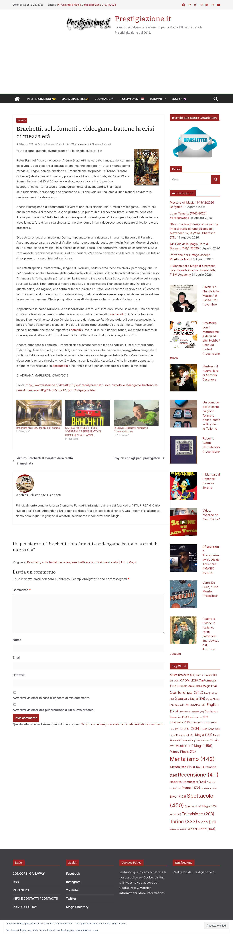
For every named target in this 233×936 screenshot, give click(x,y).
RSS (16, 882)
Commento (22, 590)
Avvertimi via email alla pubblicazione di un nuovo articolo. (53, 710)
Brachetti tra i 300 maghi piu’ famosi (38, 427)
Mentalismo (192, 759)
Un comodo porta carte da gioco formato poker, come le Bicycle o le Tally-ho (211, 415)
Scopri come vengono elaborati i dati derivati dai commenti (122, 724)
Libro (190, 728)
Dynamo (198, 705)
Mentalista (182, 767)
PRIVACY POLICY (25, 907)
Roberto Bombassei (188, 782)
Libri (174, 729)
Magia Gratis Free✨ (75, 99)
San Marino (209, 788)
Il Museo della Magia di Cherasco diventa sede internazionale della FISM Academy (193, 270)
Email (16, 657)
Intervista (180, 722)
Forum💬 (156, 99)
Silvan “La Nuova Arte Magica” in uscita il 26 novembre (211, 295)
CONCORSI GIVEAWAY (29, 873)
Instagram (73, 882)
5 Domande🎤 (104, 99)
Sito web (19, 675)
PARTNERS (21, 890)
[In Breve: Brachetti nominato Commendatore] (136, 413)
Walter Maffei (178, 829)
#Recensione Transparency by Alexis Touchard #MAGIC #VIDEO (211, 560)
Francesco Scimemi (191, 711)
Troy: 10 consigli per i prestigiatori (136, 458)
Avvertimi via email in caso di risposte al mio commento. (51, 698)
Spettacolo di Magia (201, 806)
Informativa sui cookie (87, 930)
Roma (190, 788)
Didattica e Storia (190, 698)
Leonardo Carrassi (204, 722)
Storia (175, 814)
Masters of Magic (193, 746)
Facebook (73, 873)
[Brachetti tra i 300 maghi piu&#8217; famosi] (39, 413)
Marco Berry (191, 740)
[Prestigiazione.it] (17, 99)
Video (207, 822)
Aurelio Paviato (206, 675)
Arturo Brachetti (103, 144)
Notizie (22, 120)
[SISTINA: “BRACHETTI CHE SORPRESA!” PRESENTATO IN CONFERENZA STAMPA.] (87, 413)
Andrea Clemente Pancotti (51, 144)
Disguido (182, 705)
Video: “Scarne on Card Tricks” (211, 515)
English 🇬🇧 (179, 99)
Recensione (198, 774)
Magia (203, 735)
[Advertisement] (116, 66)
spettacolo (117, 314)
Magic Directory (77, 907)
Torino (183, 821)
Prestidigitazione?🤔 (41, 99)
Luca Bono (211, 729)
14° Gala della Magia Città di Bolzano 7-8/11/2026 (86, 4)
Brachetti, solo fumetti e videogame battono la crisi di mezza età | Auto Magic (82, 562)
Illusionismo (198, 717)
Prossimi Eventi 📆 (131, 99)
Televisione (198, 813)
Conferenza (186, 692)
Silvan (178, 796)
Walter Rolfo (201, 829)
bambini (76, 330)
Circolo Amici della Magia (198, 686)
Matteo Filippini (183, 751)
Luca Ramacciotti (182, 735)
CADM (189, 680)
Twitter (71, 898)
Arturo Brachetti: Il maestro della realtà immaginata (45, 460)
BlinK (174, 681)
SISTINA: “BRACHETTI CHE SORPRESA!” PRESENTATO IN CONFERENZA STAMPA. (83, 431)
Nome (17, 640)
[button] (164, 98)
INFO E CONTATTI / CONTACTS (35, 898)
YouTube (72, 890)
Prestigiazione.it (143, 18)
